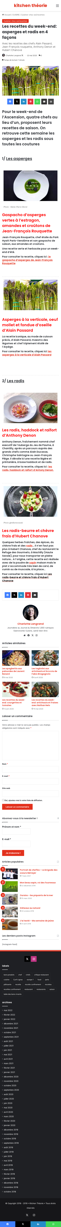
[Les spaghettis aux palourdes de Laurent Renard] (15, 658)
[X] (32, 635)
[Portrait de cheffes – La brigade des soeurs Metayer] (10, 874)
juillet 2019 (9, 1152)
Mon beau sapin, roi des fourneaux (38, 882)
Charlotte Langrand (13, 55)
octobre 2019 (10, 1138)
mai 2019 (8, 1161)
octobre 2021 (10, 1032)
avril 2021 (8, 1059)
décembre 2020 (11, 1076)
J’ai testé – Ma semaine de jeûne (37, 920)
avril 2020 (8, 1112)
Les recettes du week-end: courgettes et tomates (13, 702)
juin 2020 (8, 1103)
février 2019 (9, 1174)
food (39, 979)
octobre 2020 (10, 1085)
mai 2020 (8, 1107)
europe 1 (30, 979)
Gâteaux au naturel (30, 908)
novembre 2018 (11, 1187)
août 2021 (8, 1041)
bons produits (9, 975)
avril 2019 (8, 1165)
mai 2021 (8, 1054)
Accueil (7, 15)
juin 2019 (8, 1156)
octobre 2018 (10, 1191)
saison (52, 989)
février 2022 (9, 1015)
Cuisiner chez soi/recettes (33, 15)
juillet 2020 (9, 1099)
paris (47, 979)
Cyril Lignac (18, 979)
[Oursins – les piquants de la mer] (10, 899)
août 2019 (8, 1147)
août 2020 (8, 1094)
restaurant (29, 989)
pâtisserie (7, 984)
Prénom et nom (11, 826)
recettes (48, 984)
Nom (5, 764)
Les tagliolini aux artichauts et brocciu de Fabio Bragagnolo (44, 671)
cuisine (6, 979)
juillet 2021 (8, 1046)
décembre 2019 (11, 1130)
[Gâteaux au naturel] (10, 912)
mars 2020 (9, 1116)
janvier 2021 (9, 1072)
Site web (6, 788)
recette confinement (33, 984)
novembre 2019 (11, 1134)
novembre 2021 (11, 1028)
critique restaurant (41, 975)
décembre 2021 (11, 1023)
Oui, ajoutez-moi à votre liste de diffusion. (23, 800)
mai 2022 (8, 1010)
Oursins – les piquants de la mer (36, 895)
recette (18, 984)
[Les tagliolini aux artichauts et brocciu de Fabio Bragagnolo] (45, 658)
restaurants (41, 989)
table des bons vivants (12, 994)
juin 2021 (8, 1050)
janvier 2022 (9, 1019)
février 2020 (9, 1121)
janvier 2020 (9, 1125)
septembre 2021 (11, 1037)
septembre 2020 (11, 1090)
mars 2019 (8, 1169)
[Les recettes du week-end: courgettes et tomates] (15, 689)
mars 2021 (8, 1063)
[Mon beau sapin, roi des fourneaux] (10, 886)
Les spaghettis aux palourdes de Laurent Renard (13, 671)
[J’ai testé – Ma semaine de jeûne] (10, 924)
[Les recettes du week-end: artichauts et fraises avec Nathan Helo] (45, 689)
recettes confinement (12, 989)
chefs (28, 975)
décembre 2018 (11, 1183)
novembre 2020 (11, 1081)
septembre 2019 (11, 1143)
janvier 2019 (9, 1178)
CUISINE (16, 15)
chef (20, 975)
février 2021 (9, 1068)
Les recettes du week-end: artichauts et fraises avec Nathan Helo (45, 702)
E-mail (6, 776)
